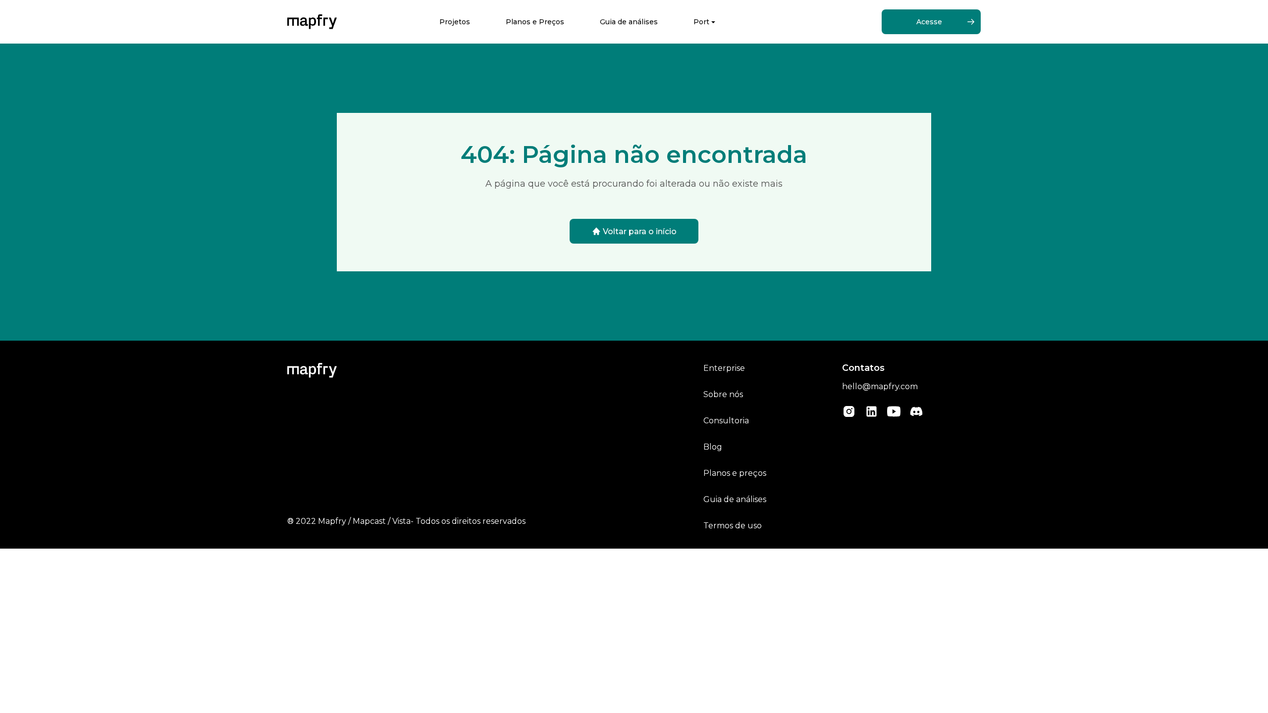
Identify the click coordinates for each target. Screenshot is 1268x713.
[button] (704, 22)
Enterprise (724, 368)
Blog (712, 447)
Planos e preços (734, 473)
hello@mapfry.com (880, 386)
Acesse (929, 21)
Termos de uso (732, 525)
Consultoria (726, 420)
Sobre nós (723, 394)
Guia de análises (629, 21)
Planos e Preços (535, 21)
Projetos (454, 21)
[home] (312, 21)
